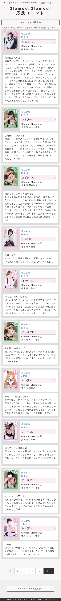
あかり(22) (28, 480)
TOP (4, 3)
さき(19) (27, 119)
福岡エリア (13, 3)
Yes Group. (32, 599)
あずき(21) (28, 177)
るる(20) (27, 239)
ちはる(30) (28, 41)
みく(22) (27, 528)
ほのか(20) (28, 280)
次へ (48, 571)
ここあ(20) (28, 432)
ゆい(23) (27, 380)
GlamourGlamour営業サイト (30, 588)
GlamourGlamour (29, 3)
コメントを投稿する (30, 22)
